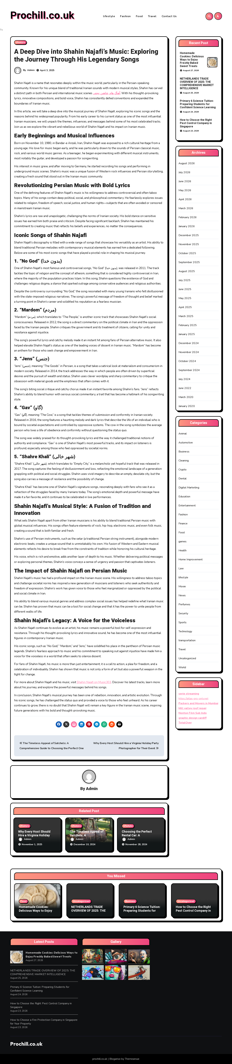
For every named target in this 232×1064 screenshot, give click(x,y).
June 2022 (185, 388)
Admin (31, 70)
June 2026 (185, 181)
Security (183, 613)
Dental (183, 478)
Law (181, 568)
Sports (183, 622)
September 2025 (189, 262)
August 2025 (187, 271)
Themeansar (132, 1059)
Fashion (125, 16)
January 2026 (187, 226)
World (182, 667)
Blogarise (115, 1059)
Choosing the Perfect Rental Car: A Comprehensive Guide (137, 835)
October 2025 (187, 253)
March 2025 (186, 316)
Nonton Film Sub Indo (193, 713)
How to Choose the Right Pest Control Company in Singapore (196, 123)
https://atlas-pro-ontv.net (193, 698)
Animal (183, 433)
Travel (152, 16)
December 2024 (189, 343)
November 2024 (189, 352)
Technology (185, 631)
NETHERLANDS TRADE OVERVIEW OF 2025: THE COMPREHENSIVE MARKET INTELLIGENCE (197, 84)
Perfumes (184, 604)
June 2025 (185, 289)
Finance (183, 523)
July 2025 (185, 280)
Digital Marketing (189, 487)
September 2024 (189, 370)
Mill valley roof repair (193, 708)
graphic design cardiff (193, 718)
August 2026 (187, 163)
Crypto (183, 469)
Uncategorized (187, 658)
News (182, 595)
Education (184, 496)
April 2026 (185, 199)
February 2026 (188, 217)
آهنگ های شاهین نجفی (106, 93)
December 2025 (189, 235)
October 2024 (187, 361)
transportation (187, 640)
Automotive (186, 442)
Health (183, 550)
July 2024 (185, 379)
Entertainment (187, 505)
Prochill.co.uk (42, 15)
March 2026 (186, 208)
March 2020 (186, 397)
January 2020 (187, 406)
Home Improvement (191, 559)
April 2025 (185, 307)
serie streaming (189, 694)
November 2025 (189, 244)
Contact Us (169, 16)
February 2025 (188, 325)
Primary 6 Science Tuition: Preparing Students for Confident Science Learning (198, 104)
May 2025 (185, 298)
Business (184, 451)
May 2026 (185, 190)
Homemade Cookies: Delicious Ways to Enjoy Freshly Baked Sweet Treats (192, 59)
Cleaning (184, 460)
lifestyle (109, 16)
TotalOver (185, 723)
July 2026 (185, 172)
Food (139, 16)
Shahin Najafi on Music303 (94, 682)
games (183, 541)
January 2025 (187, 334)
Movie (182, 586)
